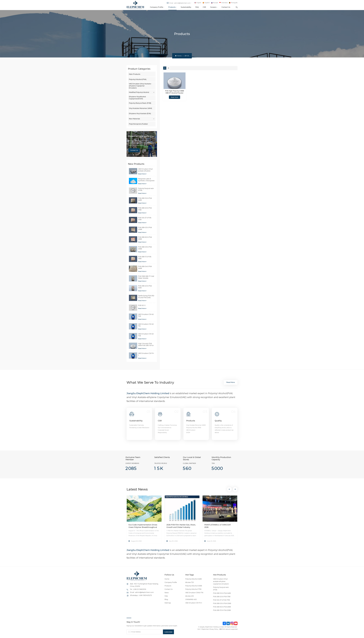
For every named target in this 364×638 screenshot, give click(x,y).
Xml (199, 629)
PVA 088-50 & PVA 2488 (145, 199)
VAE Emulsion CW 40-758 (146, 335)
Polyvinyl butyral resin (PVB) (146, 189)
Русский (215, 3)
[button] (229, 489)
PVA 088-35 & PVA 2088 (222, 610)
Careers (213, 7)
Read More (142, 174)
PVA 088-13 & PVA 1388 (144, 258)
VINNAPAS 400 (191, 599)
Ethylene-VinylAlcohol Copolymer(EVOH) (137, 98)
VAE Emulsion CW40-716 (194, 593)
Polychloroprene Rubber (138, 124)
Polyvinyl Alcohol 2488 (193, 579)
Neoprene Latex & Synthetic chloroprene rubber (146, 180)
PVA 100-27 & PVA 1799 (144, 219)
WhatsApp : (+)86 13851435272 (141, 595)
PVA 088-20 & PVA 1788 (145, 209)
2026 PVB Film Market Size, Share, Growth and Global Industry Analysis (181, 526)
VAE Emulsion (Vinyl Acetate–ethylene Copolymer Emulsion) (140, 86)
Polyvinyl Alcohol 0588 (193, 586)
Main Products (134, 74)
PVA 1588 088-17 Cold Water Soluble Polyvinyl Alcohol (146, 277)
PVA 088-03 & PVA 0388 (145, 248)
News (167, 593)
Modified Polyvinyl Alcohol (139, 92)
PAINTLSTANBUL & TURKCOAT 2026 (217, 526)
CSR (204, 7)
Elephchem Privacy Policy (210, 629)
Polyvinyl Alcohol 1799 (193, 589)
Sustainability (186, 7)
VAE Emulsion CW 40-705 (146, 315)
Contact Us (226, 7)
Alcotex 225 (189, 596)
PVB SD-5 (141, 305)
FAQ (197, 7)
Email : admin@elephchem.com (180, 3)
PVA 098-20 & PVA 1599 (145, 287)
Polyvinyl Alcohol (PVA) (137, 79)
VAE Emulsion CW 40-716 (146, 325)
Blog (166, 599)
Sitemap (168, 603)
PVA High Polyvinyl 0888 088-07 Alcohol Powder (174, 92)
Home (179, 56)
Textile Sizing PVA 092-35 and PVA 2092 (146, 296)
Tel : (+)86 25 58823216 (138, 589)
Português (234, 3)
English (198, 3)
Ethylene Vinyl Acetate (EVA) (140, 113)
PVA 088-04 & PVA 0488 (145, 267)
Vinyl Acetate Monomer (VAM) (140, 108)
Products (171, 7)
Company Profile (156, 7)
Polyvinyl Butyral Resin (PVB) (140, 103)
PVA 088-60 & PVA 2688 (145, 238)
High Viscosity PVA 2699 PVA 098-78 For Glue (146, 344)
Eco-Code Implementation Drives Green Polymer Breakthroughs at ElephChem (143, 526)
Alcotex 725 (189, 582)
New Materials (134, 119)
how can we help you (141, 136)
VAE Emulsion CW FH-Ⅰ (146, 354)
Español (207, 3)
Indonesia (224, 3)
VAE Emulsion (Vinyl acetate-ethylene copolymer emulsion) (146, 170)
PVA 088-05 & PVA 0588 (145, 228)
